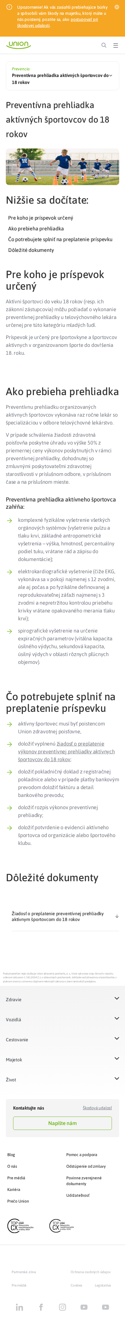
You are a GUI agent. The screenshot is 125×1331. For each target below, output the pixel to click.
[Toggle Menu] (115, 45)
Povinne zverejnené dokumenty (83, 1181)
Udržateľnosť (78, 1195)
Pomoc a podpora (81, 1154)
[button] (62, 1003)
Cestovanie (17, 1039)
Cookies (76, 1285)
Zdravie (14, 999)
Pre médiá (16, 1178)
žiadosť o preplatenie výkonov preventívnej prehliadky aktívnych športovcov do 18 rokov (66, 751)
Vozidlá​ (13, 1019)
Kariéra (13, 1189)
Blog (11, 1154)
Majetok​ (14, 1059)
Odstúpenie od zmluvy (86, 1166)
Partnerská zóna (24, 1272)
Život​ (11, 1079)
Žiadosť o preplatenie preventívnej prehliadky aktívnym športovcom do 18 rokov (58, 916)
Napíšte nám (62, 1123)
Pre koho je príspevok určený (40, 218)
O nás (12, 1166)
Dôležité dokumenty (31, 250)
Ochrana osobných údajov (90, 1272)
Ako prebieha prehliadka (36, 228)
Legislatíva (103, 1285)
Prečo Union (18, 1201)
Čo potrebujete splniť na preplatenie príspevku (60, 239)
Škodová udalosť (97, 1108)
